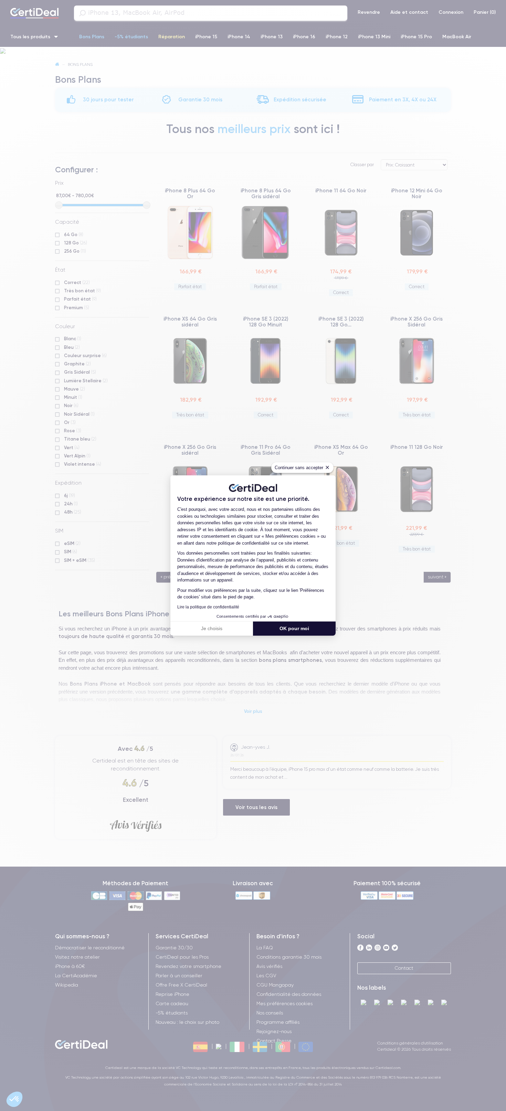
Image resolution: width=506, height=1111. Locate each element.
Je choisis (211, 628)
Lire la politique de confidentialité (208, 607)
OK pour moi (294, 628)
